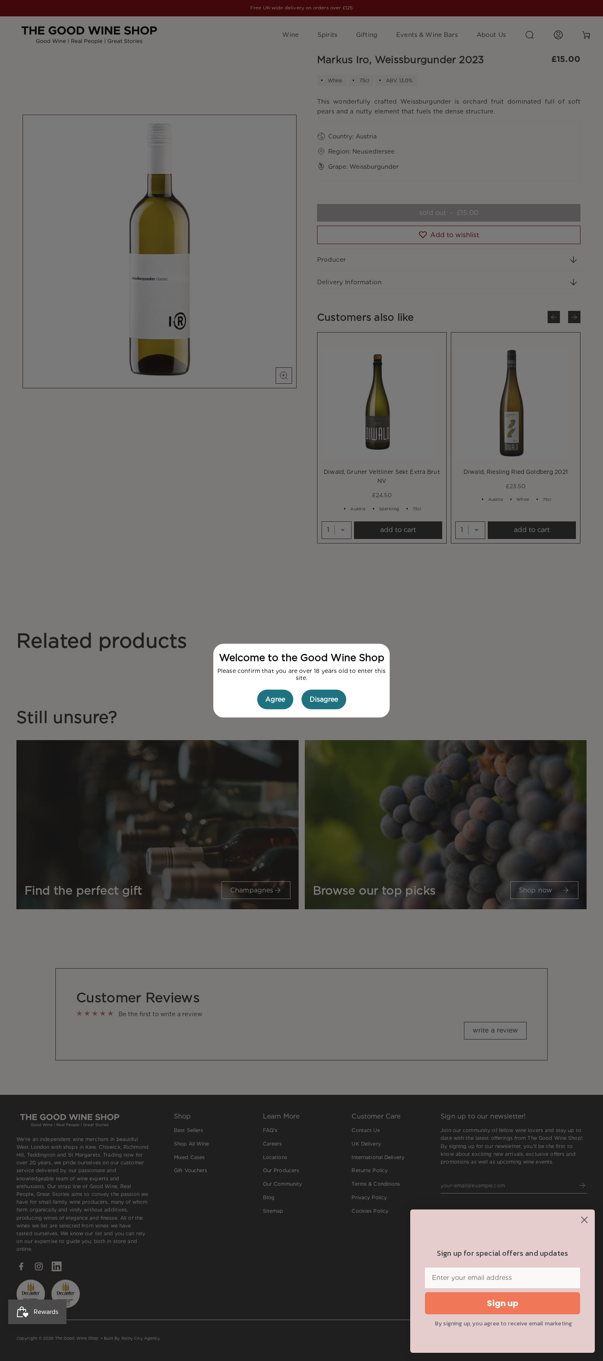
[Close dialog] (584, 1220)
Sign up (502, 1303)
